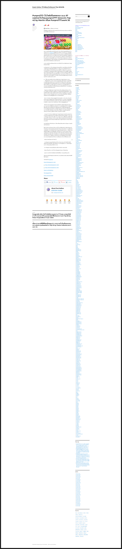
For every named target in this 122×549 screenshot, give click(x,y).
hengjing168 (78, 168)
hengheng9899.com (79, 167)
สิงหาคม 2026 (78, 473)
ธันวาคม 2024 (78, 493)
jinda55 (77, 181)
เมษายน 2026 (78, 477)
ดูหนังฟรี (76, 72)
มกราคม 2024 (78, 504)
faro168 (76, 73)
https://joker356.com (78, 45)
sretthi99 (77, 324)
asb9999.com (78, 113)
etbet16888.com (78, 148)
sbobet (77, 293)
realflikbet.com (78, 275)
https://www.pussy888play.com (80, 62)
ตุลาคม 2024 (78, 495)
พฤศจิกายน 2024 (78, 494)
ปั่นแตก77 (81, 531)
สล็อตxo (77, 534)
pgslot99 (77, 254)
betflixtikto (77, 122)
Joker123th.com (78, 186)
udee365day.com (78, 346)
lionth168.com (78, 196)
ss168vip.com (78, 325)
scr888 (77, 297)
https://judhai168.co (78, 32)
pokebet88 (77, 261)
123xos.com (78, 89)
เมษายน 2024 (78, 501)
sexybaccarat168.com (79, 302)
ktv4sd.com (78, 194)
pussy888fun (78, 271)
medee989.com (78, 217)
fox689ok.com (78, 155)
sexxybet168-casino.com (80, 298)
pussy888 (76, 36)
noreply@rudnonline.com (58, 192)
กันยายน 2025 (78, 484)
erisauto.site (78, 147)
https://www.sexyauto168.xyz (79, 37)
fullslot (76, 68)
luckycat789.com (78, 205)
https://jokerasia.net (78, 49)
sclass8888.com (78, 295)
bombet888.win (78, 130)
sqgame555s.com (78, 322)
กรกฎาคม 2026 (78, 474)
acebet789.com (78, 105)
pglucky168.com (78, 249)
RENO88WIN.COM (78, 276)
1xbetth (76, 41)
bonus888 (77, 131)
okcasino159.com (78, 233)
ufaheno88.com (78, 350)
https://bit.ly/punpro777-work (50, 162)
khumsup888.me (78, 189)
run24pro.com (78, 284)
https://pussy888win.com (79, 63)
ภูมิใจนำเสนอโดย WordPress (52, 544)
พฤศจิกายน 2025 (78, 482)
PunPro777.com (78, 268)
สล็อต (87, 531)
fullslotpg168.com (79, 158)
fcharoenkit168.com (79, 150)
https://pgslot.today (78, 35)
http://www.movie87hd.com (79, 61)
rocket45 (77, 280)
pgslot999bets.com (79, 256)
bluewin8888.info (78, 129)
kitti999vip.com (78, 193)
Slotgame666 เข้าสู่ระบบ (79, 318)
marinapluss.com (78, 212)
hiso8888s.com (78, 169)
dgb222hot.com (78, 142)
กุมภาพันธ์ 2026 (78, 479)
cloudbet (77, 141)
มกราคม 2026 (78, 480)
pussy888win (78, 273)
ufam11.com (78, 352)
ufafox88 (77, 349)
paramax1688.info (79, 241)
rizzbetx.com (78, 279)
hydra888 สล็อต (78, 174)
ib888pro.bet (78, 177)
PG (76, 242)
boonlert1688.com (79, 132)
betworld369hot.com (79, 127)
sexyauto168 (78, 301)
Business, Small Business (80, 133)
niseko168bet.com (79, 230)
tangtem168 (78, 338)
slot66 (76, 30)
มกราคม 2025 (78, 492)
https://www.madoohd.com (79, 58)
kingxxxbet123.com (79, 192)
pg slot (76, 65)
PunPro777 (34, 29)
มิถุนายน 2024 (78, 499)
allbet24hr (77, 108)
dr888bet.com (78, 143)
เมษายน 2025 (78, 489)
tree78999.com (78, 344)
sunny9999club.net (79, 335)
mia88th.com (78, 221)
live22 (76, 69)
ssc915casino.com (79, 328)
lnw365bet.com (78, 199)
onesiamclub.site (78, 236)
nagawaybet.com (78, 227)
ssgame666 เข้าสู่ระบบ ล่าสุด (80, 329)
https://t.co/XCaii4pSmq (48, 170)
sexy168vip (77, 300)
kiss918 (76, 43)
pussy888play (78, 272)
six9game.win (78, 308)
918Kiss (77, 99)
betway (77, 125)
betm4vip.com (78, 124)
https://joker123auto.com (79, 60)
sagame (76, 59)
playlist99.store (78, 259)
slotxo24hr (77, 38)
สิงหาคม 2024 (78, 497)
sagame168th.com (79, 290)
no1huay (77, 231)
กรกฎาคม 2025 (78, 486)
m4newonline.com (79, 209)
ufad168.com (78, 348)
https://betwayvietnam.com (79, 48)
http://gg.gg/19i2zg (47, 172)
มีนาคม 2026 (78, 478)
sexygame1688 (78, 303)
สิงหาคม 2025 (78, 485)
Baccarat (77, 115)
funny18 (76, 42)
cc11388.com (78, 139)
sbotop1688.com (78, 294)
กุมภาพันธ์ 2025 (78, 491)
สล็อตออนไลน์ (81, 534)
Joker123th (85, 519)
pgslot (76, 50)
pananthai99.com (78, 239)
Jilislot (77, 180)
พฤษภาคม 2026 (78, 476)
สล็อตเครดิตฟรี (86, 534)
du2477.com (78, 144)
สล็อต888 (76, 34)
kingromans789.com (79, 190)
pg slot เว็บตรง (78, 244)
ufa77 (77, 347)
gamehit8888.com (79, 160)
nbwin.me (77, 229)
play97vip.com (78, 258)
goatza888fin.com (79, 163)
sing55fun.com (78, 306)
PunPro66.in (78, 266)
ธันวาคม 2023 (78, 505)
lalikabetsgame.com (79, 195)
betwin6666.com (78, 126)
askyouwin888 (78, 114)
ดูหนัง (76, 70)
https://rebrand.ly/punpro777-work (52, 164)
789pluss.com (78, 95)
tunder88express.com (79, 345)
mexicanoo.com (78, 219)
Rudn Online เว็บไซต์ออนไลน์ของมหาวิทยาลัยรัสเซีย (48, 7)
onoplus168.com (78, 237)
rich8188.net (78, 278)
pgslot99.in (78, 255)
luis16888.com (78, 207)
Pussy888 (77, 270)
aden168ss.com (78, 106)
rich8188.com (78, 277)
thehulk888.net (78, 340)
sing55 (86, 524)
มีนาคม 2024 (78, 502)
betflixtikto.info (78, 123)
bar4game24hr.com (79, 118)
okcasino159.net (78, 235)
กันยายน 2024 (78, 496)
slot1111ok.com (78, 316)
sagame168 (77, 288)
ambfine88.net (78, 111)
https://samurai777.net (78, 46)
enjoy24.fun (78, 146)
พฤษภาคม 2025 (78, 488)
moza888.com (78, 224)
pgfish (77, 247)
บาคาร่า (85, 529)
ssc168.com (78, 327)
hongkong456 (78, 170)
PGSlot (33, 30)
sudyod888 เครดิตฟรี (84, 526)
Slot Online (77, 315)
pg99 (77, 245)
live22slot (77, 198)
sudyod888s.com (78, 333)
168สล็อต (77, 91)
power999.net (78, 262)
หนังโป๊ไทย (76, 40)
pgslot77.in (77, 253)
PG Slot (77, 243)
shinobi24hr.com (78, 305)
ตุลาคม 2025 (78, 483)
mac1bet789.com (78, 211)
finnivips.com (78, 152)
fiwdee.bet (77, 153)
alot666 (77, 110)
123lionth (77, 88)
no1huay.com (78, 232)
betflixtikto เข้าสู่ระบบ (79, 516)
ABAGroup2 (78, 104)
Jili (76, 179)
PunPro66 (77, 265)
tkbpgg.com (78, 341)
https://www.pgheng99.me (79, 67)
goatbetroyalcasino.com (79, 162)
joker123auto (78, 184)
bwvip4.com (78, 134)
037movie (77, 87)
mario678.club (78, 213)
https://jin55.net (77, 28)
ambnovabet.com (78, 112)
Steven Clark (56, 190)
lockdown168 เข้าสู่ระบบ (79, 200)
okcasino (80, 521)
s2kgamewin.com (78, 287)
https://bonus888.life (78, 33)
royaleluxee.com (78, 283)
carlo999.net (78, 136)
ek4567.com (78, 145)
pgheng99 (77, 248)
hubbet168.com (78, 173)
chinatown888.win (79, 140)
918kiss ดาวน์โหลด (79, 100)
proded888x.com (78, 264)
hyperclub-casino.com (79, 175)
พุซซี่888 (84, 531)
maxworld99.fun (78, 215)
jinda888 (77, 182)
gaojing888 (77, 161)
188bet (77, 92)
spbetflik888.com (78, 321)
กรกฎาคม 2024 (78, 498)
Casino (77, 138)
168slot (77, 90)
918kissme (77, 102)
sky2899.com (78, 310)
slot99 (76, 29)
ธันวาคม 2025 (78, 481)
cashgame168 (78, 137)
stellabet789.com (78, 331)
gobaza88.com (78, 164)
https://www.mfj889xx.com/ (80, 171)
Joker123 (77, 183)
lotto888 (77, 204)
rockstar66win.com (79, 281)
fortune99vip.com (79, 154)
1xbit (77, 94)
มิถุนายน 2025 (78, 487)
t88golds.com (78, 336)
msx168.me (78, 225)
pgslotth (77, 257)
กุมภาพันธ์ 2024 (78, 503)
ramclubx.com (78, 274)
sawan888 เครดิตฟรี (79, 291)
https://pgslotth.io (78, 44)
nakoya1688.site (78, 228)
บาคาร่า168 (77, 531)
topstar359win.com (79, 343)
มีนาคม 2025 (78, 490)
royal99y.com (78, 282)
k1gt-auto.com (78, 187)
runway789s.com (78, 285)
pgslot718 (77, 252)
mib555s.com (78, 222)
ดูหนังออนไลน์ (77, 71)
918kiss (76, 57)
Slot (76, 314)
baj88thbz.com (78, 116)
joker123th (77, 185)
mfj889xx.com (78, 220)
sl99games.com (78, 312)
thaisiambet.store (78, 339)
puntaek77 (77, 269)
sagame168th (78, 289)
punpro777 (52, 52)
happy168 (77, 166)
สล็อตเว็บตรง (77, 31)
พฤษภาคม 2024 (78, 500)
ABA (76, 103)
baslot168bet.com (78, 119)
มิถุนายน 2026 (78, 475)
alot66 (77, 109)
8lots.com (77, 96)
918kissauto (78, 101)
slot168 (77, 317)
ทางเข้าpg (81, 529)
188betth (77, 93)
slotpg (76, 39)
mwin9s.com (78, 226)
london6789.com (78, 202)
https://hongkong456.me (79, 74)
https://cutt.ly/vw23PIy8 (48, 175)
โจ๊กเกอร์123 (77, 26)
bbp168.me (77, 120)
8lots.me (77, 98)
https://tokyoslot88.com (79, 47)
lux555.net (77, 208)
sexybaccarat (77, 64)
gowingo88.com (78, 165)
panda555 (77, 240)
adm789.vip (78, 107)
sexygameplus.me (78, 304)
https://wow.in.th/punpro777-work (52, 167)
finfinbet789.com (78, 151)
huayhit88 (77, 172)
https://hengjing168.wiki (79, 27)
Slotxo (77, 319)
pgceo (77, 246)
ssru (76, 330)
